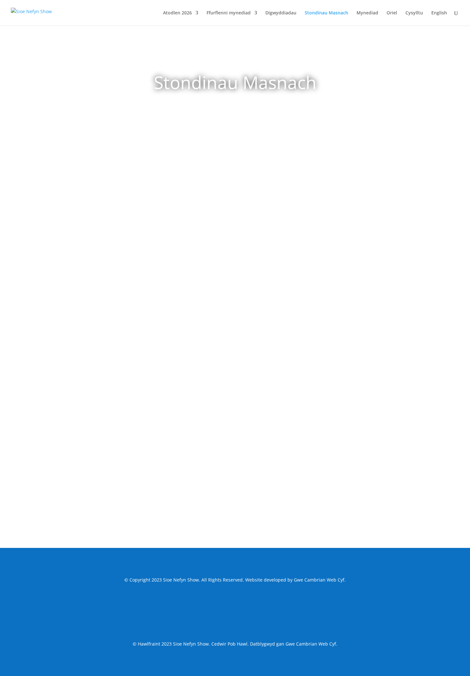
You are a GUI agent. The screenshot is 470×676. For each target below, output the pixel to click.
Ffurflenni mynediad (229, 13)
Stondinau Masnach (326, 13)
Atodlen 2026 (177, 13)
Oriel (392, 13)
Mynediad (367, 13)
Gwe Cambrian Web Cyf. (320, 580)
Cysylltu (414, 13)
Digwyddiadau (280, 13)
